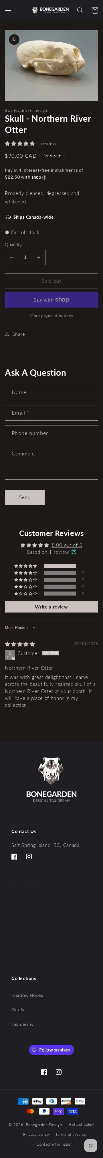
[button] (8, 10)
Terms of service (71, 1134)
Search (18, 947)
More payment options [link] (51, 315)
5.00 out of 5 (67, 545)
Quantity (13, 244)
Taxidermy (22, 1024)
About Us (21, 903)
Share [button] (19, 334)
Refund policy (81, 1124)
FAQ (16, 932)
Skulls (17, 1009)
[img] (20, 644)
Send (25, 497)
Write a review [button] (51, 606)
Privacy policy (36, 1134)
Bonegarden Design (44, 1124)
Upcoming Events (30, 961)
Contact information (54, 1144)
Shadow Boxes (27, 995)
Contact (20, 918)
